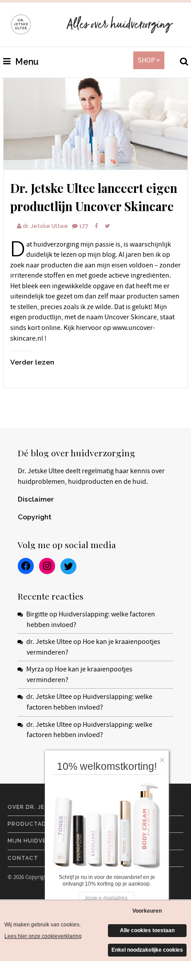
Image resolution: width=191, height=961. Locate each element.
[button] (164, 757)
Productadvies (34, 824)
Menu (26, 62)
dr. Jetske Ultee (45, 226)
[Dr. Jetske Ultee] (95, 124)
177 (83, 226)
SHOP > (149, 60)
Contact (23, 858)
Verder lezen (32, 362)
